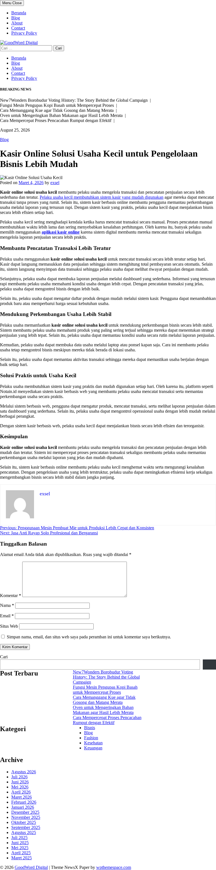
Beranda (18, 12)
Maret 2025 (21, 857)
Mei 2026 (19, 787)
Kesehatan (93, 742)
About (16, 23)
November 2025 (25, 817)
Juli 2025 (19, 837)
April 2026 (21, 792)
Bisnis (89, 727)
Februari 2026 (23, 802)
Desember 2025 (25, 812)
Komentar (10, 595)
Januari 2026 (22, 807)
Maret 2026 (21, 797)
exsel (54, 182)
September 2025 (25, 827)
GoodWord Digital (31, 867)
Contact (18, 28)
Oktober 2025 (23, 822)
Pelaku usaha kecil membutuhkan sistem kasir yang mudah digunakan (101, 197)
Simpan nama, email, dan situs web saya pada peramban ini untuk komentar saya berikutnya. (89, 636)
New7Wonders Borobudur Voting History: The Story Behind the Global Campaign (106, 677)
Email (7, 615)
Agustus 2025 (23, 832)
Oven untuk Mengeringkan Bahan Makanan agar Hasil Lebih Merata (103, 710)
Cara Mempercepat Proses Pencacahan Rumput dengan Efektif (107, 720)
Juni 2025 (20, 842)
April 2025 (21, 852)
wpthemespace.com (113, 867)
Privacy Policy (24, 33)
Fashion (91, 737)
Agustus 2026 (23, 771)
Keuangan (93, 747)
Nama (7, 605)
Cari (4, 656)
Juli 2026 (19, 776)
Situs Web (9, 626)
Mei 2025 (19, 847)
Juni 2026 (20, 781)
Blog (15, 17)
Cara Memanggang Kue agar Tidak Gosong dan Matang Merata (104, 700)
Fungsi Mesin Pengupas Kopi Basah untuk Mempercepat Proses (105, 690)
